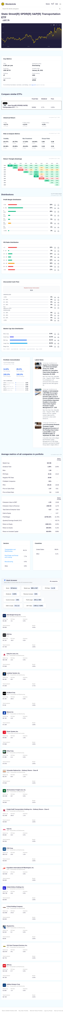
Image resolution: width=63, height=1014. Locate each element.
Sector (11, 588)
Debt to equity (12, 605)
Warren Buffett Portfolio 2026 (9, 1010)
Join (56, 4)
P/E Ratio (50, 588)
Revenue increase (30, 594)
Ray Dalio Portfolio (23, 1010)
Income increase (12, 599)
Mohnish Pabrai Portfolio (36, 1010)
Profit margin (33, 599)
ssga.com (33, 84)
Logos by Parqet (48, 1010)
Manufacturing (9, 561)
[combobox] (31, 9)
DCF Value (34, 605)
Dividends (11, 594)
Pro (52, 4)
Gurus (48, 4)
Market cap (31, 588)
